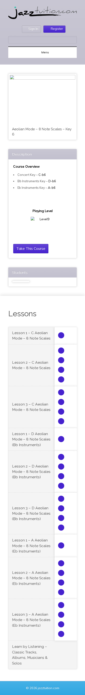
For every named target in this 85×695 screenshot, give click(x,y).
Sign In (33, 29)
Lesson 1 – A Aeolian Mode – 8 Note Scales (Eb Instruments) (31, 545)
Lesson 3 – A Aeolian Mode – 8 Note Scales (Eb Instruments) (31, 620)
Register (57, 29)
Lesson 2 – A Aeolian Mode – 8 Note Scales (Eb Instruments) (31, 578)
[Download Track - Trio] (61, 351)
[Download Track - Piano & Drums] (61, 379)
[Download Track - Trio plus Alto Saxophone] (61, 335)
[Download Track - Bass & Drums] (61, 360)
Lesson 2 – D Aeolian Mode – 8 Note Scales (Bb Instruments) (31, 471)
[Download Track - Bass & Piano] (61, 370)
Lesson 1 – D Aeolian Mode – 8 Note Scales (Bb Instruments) (31, 439)
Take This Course (30, 248)
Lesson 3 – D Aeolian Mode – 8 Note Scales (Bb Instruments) (31, 513)
